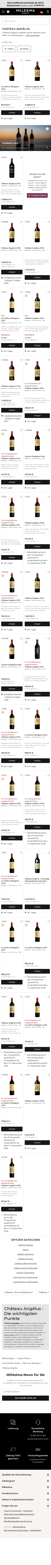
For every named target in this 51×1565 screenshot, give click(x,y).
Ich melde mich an (25, 1398)
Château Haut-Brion (25, 1254)
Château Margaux (25, 1245)
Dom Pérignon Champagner (25, 1277)
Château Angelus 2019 (34, 598)
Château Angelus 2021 (34, 87)
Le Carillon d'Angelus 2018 (36, 1025)
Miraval (26, 1250)
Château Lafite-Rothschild (26, 1263)
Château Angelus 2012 (34, 667)
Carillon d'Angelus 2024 (35, 456)
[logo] (25, 11)
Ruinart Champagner (25, 1273)
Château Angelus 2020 (34, 1101)
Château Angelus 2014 (10, 458)
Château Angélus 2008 (11, 1023)
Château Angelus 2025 (10, 248)
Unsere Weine (23, 1358)
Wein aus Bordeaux (31, 1363)
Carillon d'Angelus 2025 (11, 665)
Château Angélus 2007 (34, 523)
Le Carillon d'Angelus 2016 (36, 948)
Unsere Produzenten (13, 1511)
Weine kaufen (8, 1358)
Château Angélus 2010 (10, 737)
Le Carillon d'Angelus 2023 (36, 735)
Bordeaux (4, 91)
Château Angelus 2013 (10, 600)
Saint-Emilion (13, 91)
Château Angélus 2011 (10, 525)
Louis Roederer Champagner (25, 1282)
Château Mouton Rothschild (25, 1268)
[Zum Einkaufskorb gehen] (47, 11)
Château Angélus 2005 (11, 1185)
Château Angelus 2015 (34, 388)
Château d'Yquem (25, 1259)
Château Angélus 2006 (34, 803)
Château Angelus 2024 (11, 386)
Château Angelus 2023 (34, 248)
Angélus (15, 1323)
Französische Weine (11, 1363)
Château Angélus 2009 (11, 803)
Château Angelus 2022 (11, 184)
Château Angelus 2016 (34, 318)
